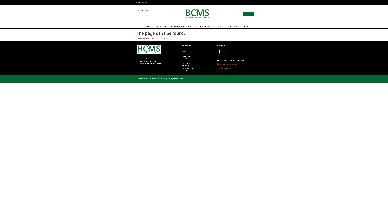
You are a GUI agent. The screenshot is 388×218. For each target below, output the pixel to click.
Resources (204, 26)
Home (139, 26)
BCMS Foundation (232, 26)
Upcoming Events (177, 26)
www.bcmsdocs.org (224, 68)
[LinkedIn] (253, 2)
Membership (161, 26)
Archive (246, 26)
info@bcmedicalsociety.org (227, 64)
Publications (193, 26)
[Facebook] (248, 2)
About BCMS (147, 26)
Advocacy (217, 26)
